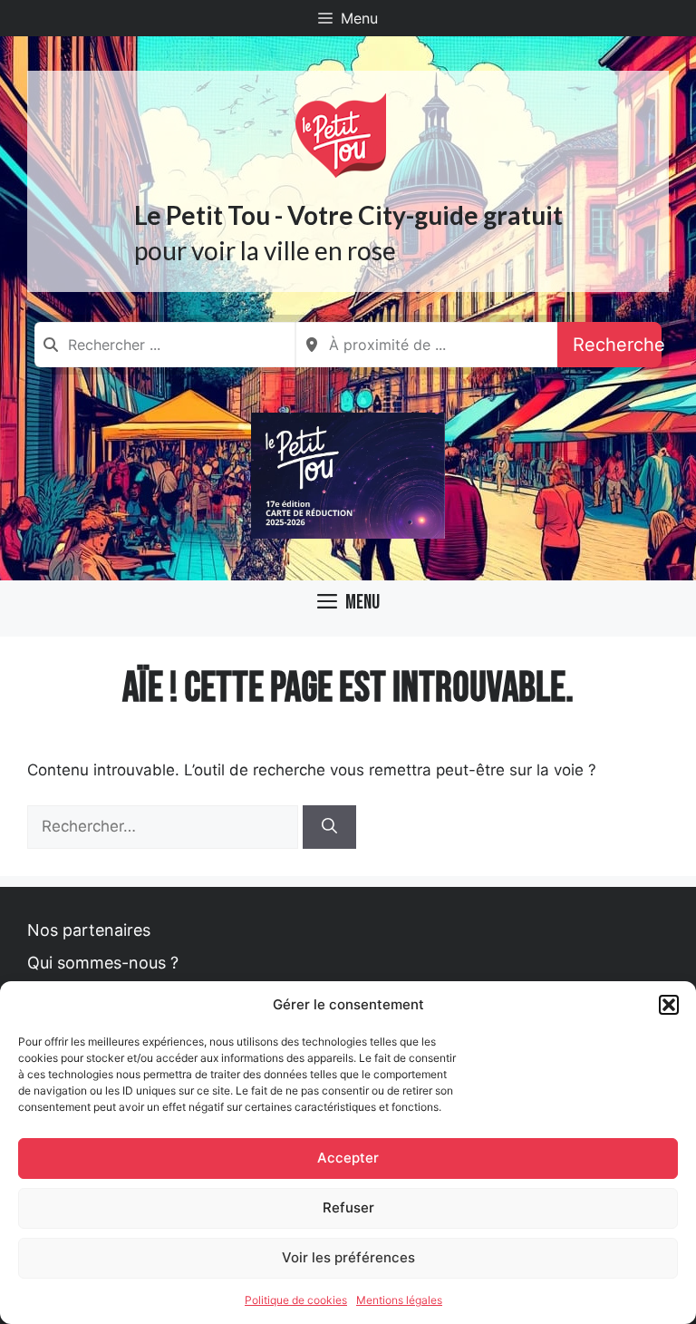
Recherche (617, 344)
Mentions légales (399, 1300)
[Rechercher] (329, 827)
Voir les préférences (348, 1257)
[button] (669, 1005)
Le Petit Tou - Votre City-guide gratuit (348, 215)
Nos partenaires (88, 929)
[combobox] (164, 344)
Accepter (348, 1157)
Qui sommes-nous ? (103, 962)
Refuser (348, 1207)
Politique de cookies (296, 1300)
